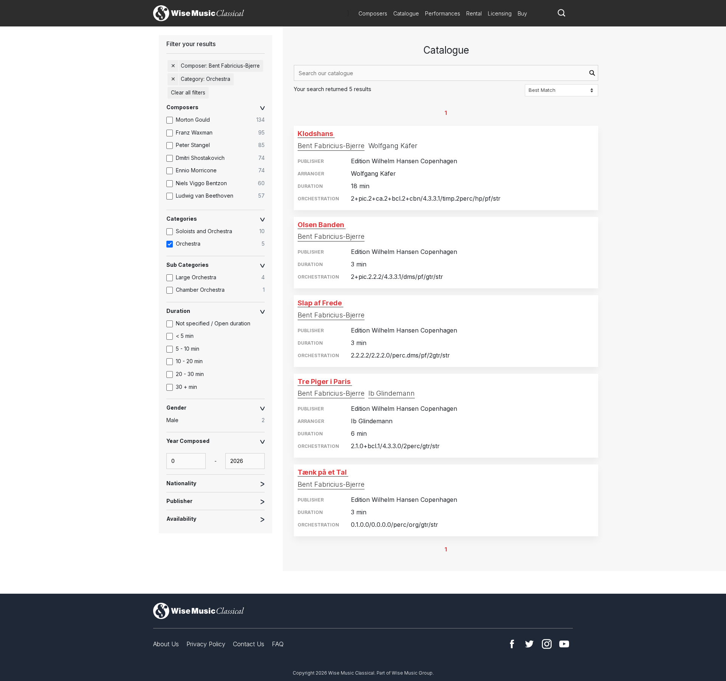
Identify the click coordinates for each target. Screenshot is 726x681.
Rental (474, 13)
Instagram (547, 644)
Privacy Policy (205, 644)
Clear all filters (188, 93)
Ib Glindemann (391, 393)
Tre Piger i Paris (324, 381)
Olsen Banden (321, 225)
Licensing (500, 13)
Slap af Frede (320, 303)
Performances (442, 13)
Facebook (512, 644)
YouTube (564, 644)
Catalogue (406, 13)
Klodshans (315, 134)
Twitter (529, 644)
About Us (166, 644)
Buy (522, 13)
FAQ (278, 644)
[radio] (219, 420)
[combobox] (446, 73)
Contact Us (248, 644)
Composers (372, 13)
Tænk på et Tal (322, 472)
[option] (219, 120)
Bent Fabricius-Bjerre (331, 146)
